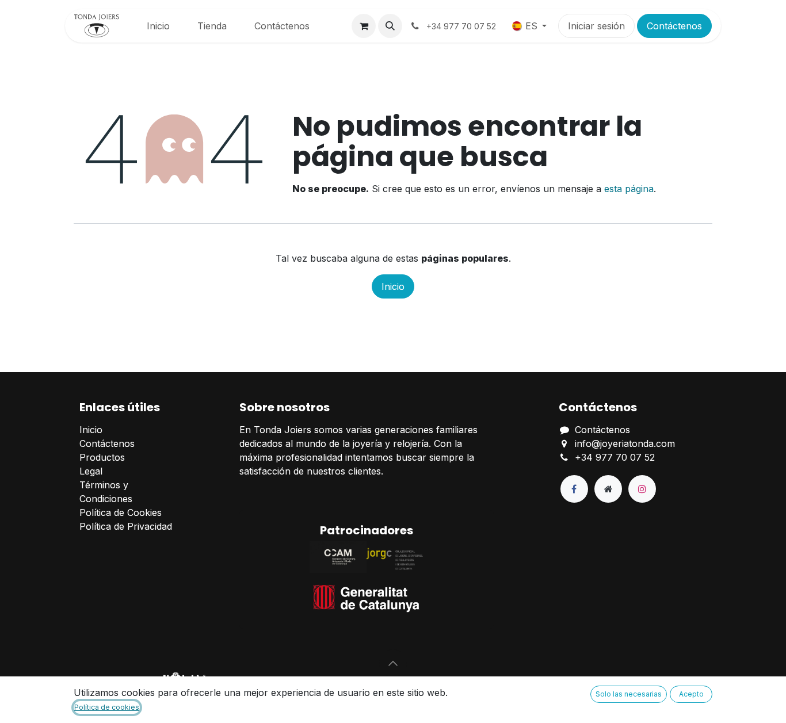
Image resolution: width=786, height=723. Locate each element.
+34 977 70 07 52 (615, 457)
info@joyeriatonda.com (625, 443)
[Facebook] (574, 489)
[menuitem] (158, 25)
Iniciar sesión (596, 26)
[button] (390, 26)
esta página (629, 188)
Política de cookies (106, 707)
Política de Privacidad (125, 526)
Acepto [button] (691, 694)
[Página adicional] (608, 489)
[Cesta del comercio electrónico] (364, 26)
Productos (102, 457)
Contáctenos (674, 26)
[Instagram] (642, 489)
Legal (90, 471)
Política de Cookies (120, 512)
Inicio (393, 286)
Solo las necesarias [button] (629, 694)
